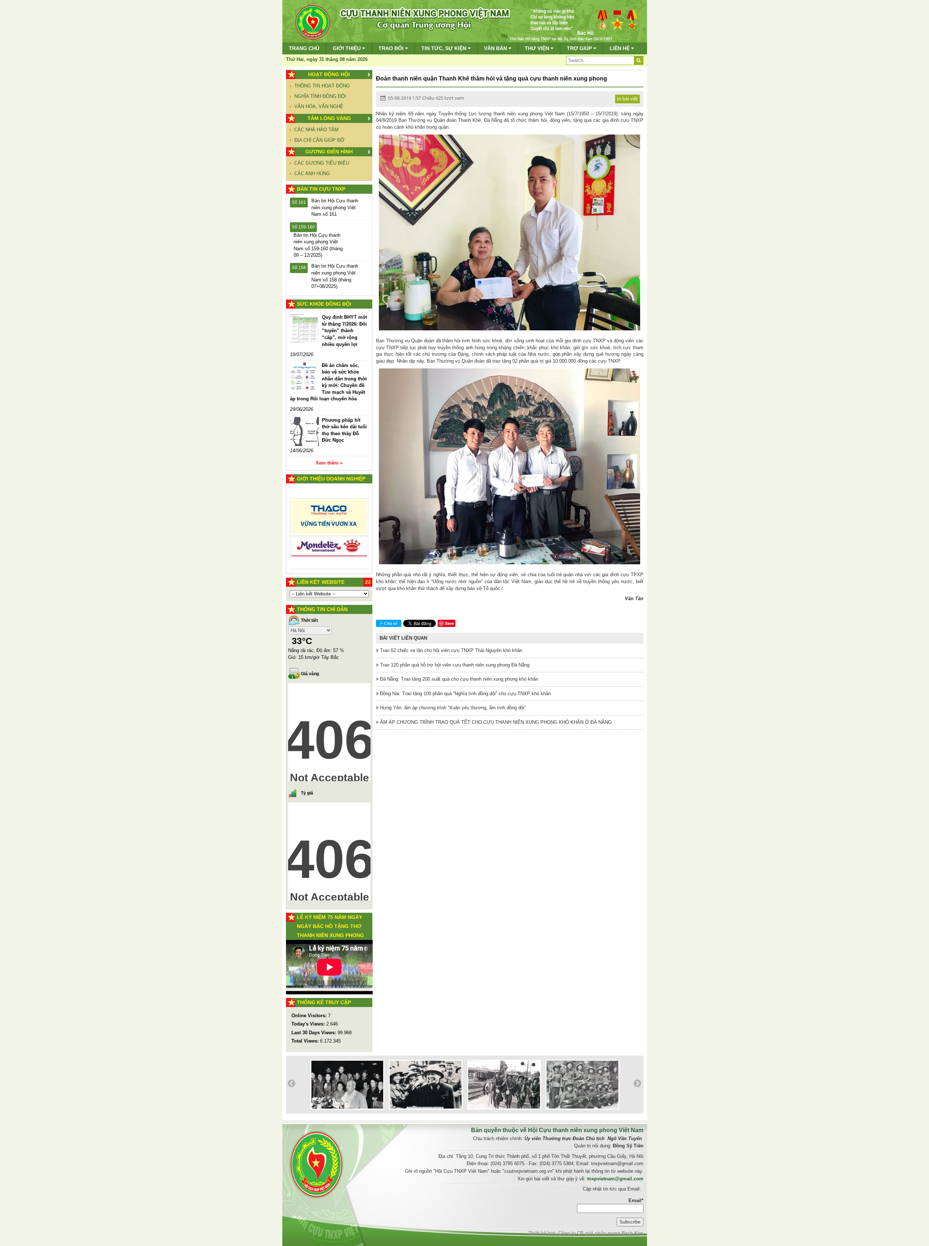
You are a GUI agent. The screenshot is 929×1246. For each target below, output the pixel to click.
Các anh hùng (312, 173)
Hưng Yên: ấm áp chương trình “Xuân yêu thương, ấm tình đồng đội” (452, 707)
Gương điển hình (329, 151)
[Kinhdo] (329, 520)
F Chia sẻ (388, 623)
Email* (636, 1200)
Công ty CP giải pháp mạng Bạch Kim (600, 1233)
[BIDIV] (329, 539)
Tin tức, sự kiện (444, 48)
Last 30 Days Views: (314, 1032)
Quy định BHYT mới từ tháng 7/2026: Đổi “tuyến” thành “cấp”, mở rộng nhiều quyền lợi (344, 330)
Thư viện (538, 48)
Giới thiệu (347, 48)
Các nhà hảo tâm (316, 129)
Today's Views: (308, 1024)
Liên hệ (620, 48)
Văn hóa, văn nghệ (318, 106)
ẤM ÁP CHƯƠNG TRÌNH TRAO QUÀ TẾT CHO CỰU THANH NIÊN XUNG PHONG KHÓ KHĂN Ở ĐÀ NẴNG (495, 722)
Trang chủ (304, 48)
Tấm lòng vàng (329, 118)
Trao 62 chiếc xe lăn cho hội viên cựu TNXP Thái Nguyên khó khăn (450, 650)
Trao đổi (391, 48)
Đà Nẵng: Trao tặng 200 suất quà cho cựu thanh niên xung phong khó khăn (458, 679)
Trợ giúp (580, 48)
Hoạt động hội (329, 74)
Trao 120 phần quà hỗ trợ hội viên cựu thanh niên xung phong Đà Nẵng (453, 665)
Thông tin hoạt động (322, 85)
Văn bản (496, 48)
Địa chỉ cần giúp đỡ (319, 140)
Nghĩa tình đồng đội (320, 96)
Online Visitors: (309, 1015)
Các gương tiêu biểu (321, 163)
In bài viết (627, 98)
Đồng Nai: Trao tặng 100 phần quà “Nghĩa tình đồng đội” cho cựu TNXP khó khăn (464, 693)
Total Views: (305, 1041)
